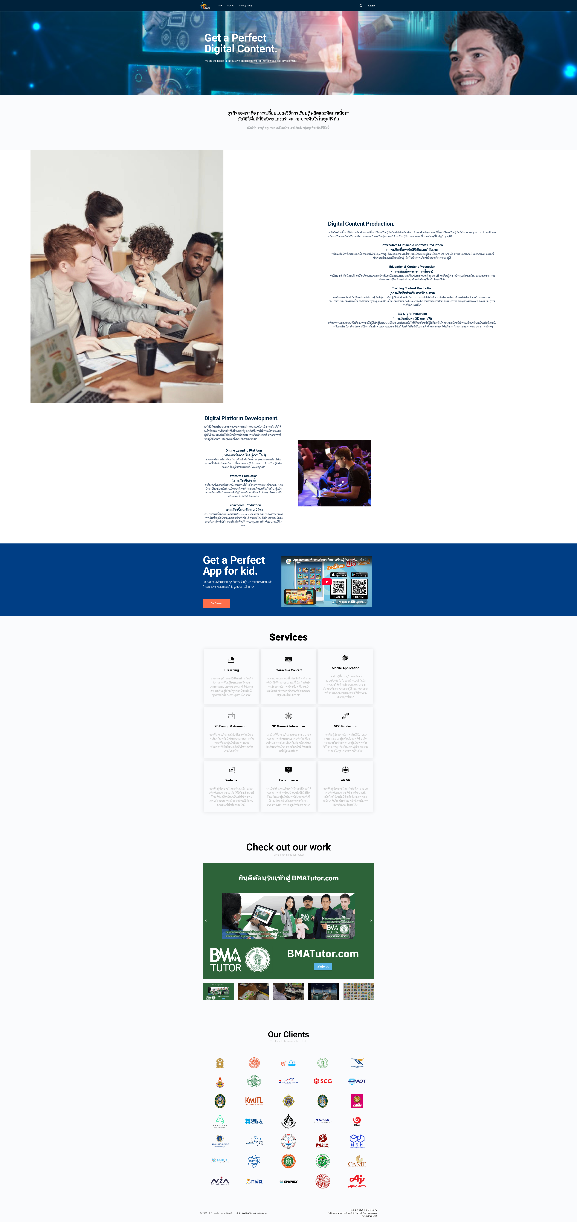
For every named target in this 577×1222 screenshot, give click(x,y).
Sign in (371, 5)
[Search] (361, 6)
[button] (205, 920)
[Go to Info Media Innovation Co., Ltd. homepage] (205, 5)
